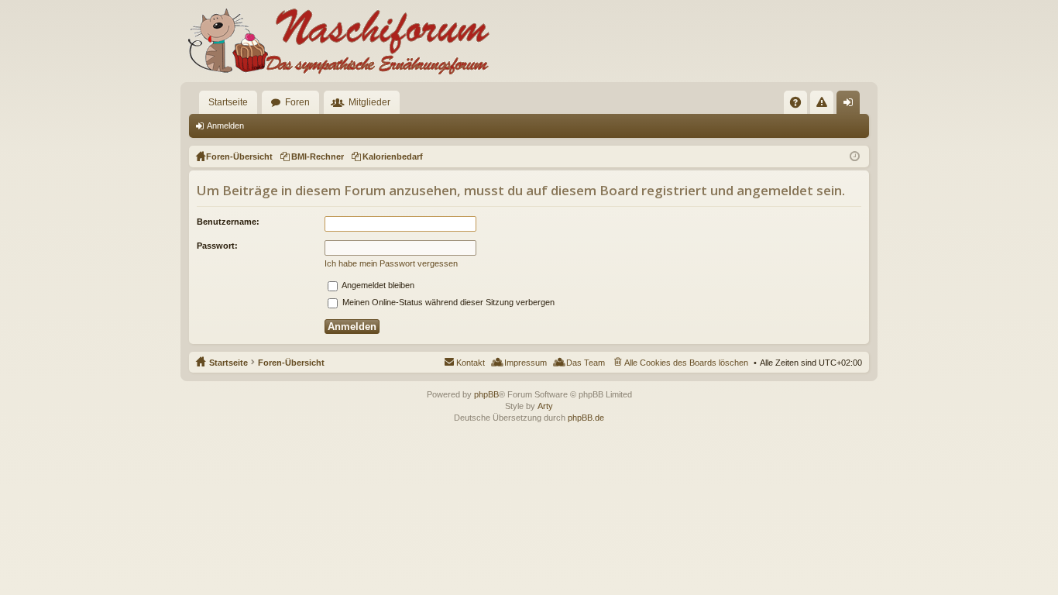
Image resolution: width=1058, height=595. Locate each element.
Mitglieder (369, 102)
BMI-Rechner (317, 156)
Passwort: (217, 245)
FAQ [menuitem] (800, 105)
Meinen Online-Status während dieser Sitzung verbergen (447, 302)
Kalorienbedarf (392, 156)
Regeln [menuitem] (824, 105)
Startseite (228, 102)
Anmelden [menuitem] (851, 105)
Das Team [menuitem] (585, 362)
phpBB (486, 394)
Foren (297, 102)
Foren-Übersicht (291, 362)
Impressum (525, 362)
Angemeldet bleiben (377, 285)
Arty (545, 406)
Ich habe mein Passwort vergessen (391, 263)
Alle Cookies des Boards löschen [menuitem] (686, 362)
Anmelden (225, 125)
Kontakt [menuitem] (470, 362)
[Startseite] (335, 41)
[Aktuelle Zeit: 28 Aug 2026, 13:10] (855, 156)
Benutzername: (228, 221)
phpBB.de (586, 417)
